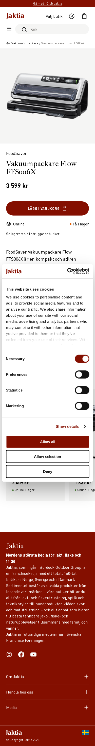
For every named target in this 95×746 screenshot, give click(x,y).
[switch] (82, 374)
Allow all (47, 441)
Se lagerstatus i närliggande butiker (33, 233)
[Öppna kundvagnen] (84, 16)
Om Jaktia (15, 676)
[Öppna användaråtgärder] (72, 16)
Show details (67, 426)
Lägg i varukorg (44, 208)
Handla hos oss (19, 692)
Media (11, 707)
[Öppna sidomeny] (9, 29)
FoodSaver (16, 153)
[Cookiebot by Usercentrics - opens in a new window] (67, 271)
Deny (47, 471)
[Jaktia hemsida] (15, 16)
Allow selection (47, 456)
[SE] (85, 736)
